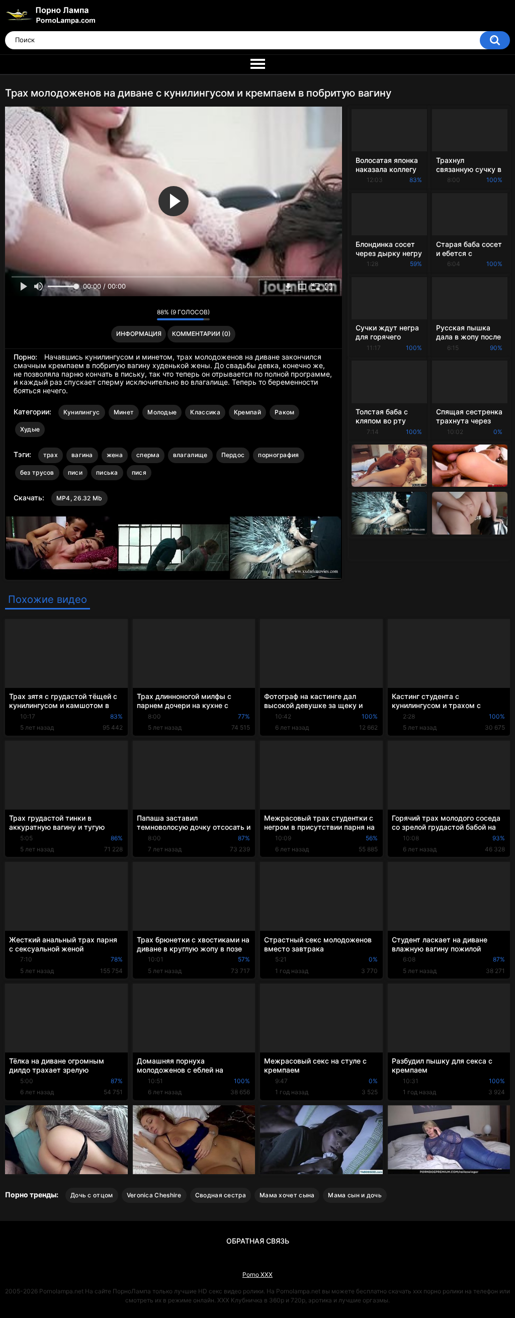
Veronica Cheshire (154, 1195)
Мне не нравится (146, 315)
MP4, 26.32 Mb (79, 498)
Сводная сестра (220, 1195)
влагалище (190, 455)
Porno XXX (257, 1274)
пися (139, 472)
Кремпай (247, 412)
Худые (30, 429)
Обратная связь (257, 1241)
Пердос (233, 455)
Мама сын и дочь (355, 1195)
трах (50, 455)
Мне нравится (133, 315)
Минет (124, 412)
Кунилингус (81, 412)
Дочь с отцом (91, 1195)
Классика (205, 412)
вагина (82, 455)
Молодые (162, 412)
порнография (278, 455)
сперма (147, 455)
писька (107, 472)
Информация (138, 333)
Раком (285, 412)
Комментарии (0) (201, 333)
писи (75, 472)
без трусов (37, 472)
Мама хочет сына (287, 1195)
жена (115, 455)
